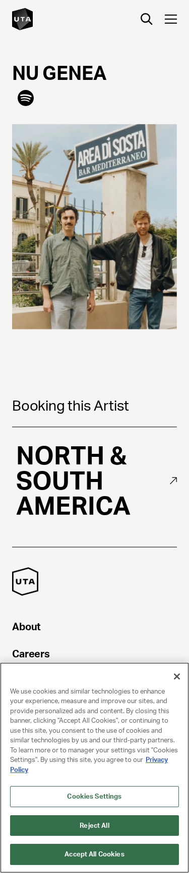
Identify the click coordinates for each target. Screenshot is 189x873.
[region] (94, 767)
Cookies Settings (94, 796)
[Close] (177, 676)
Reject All (94, 825)
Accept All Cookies (94, 854)
